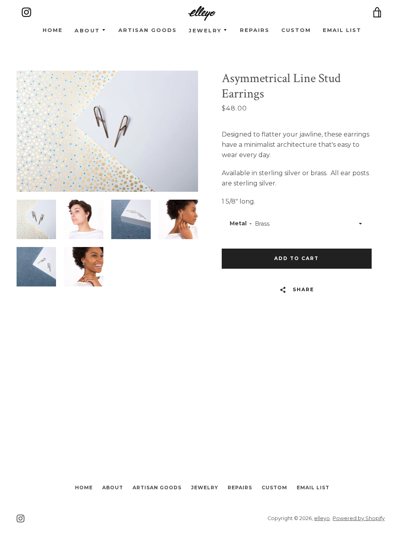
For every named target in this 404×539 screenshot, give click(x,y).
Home (53, 30)
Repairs (254, 30)
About (112, 487)
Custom (296, 30)
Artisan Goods (147, 30)
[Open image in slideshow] (107, 131)
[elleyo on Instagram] (20, 518)
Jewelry (204, 487)
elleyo (322, 518)
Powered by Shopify (359, 518)
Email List (342, 30)
